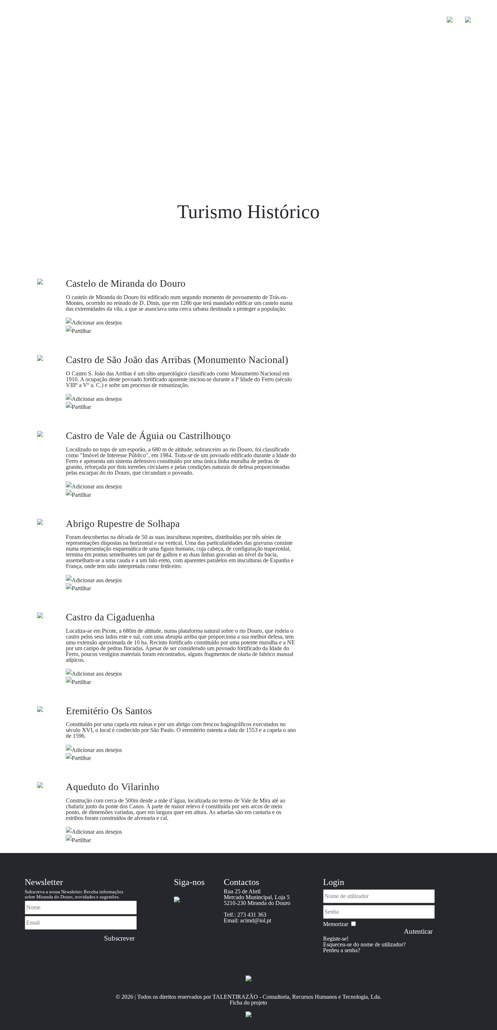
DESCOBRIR (200, 20)
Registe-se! (336, 939)
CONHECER (129, 20)
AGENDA (372, 20)
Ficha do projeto (248, 1002)
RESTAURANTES (333, 20)
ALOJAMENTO (286, 20)
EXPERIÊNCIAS (241, 20)
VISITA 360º (165, 20)
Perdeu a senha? (341, 950)
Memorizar (335, 924)
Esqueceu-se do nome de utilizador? (364, 944)
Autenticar (418, 931)
